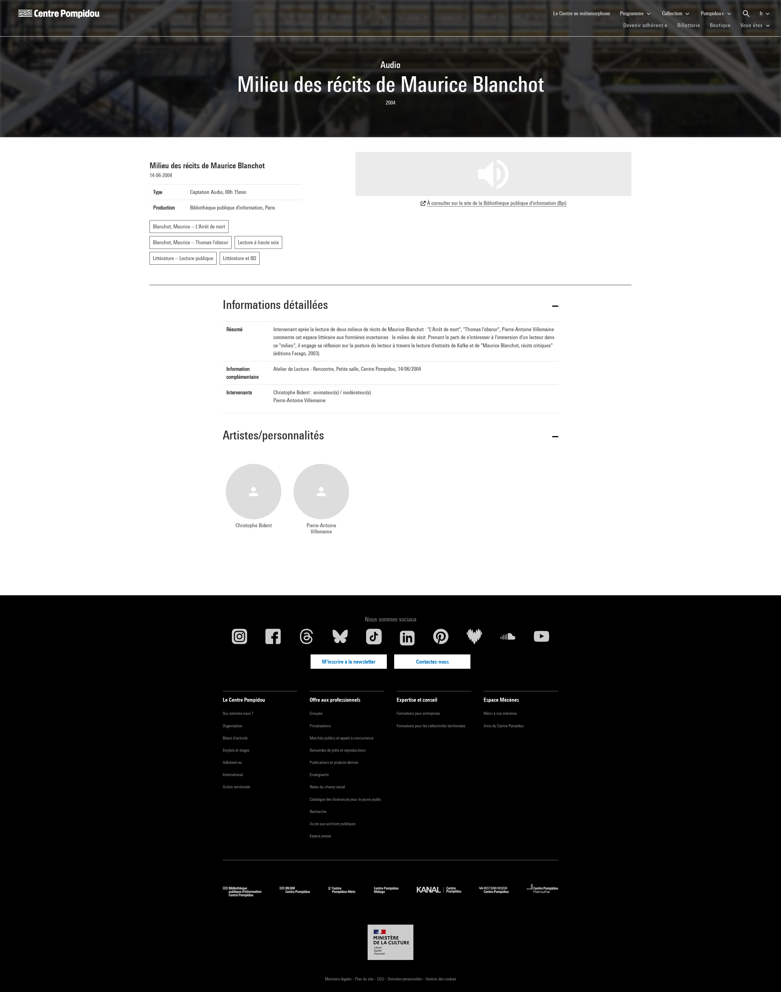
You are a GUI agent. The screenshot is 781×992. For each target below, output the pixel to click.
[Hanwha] (542, 895)
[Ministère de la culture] (390, 942)
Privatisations (320, 725)
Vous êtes (752, 25)
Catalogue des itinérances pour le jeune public (345, 799)
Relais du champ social (327, 786)
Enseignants (319, 774)
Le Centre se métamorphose (584, 13)
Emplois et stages (236, 750)
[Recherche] (746, 14)
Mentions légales (338, 978)
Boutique (723, 25)
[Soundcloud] (508, 638)
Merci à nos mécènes (500, 713)
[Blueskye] (340, 638)
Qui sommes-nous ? (238, 713)
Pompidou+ (713, 13)
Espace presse (320, 835)
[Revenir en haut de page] (766, 977)
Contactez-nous (432, 661)
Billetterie (688, 25)
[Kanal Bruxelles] (443, 895)
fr (762, 13)
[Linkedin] (407, 638)
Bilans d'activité (235, 738)
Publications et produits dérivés (334, 762)
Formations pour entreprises (418, 713)
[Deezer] (474, 638)
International (233, 774)
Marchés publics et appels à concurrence (341, 738)
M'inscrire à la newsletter (349, 661)
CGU (381, 978)
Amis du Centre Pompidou (504, 725)
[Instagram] (239, 638)
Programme (632, 13)
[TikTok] (373, 638)
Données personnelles (405, 978)
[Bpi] (246, 895)
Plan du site (364, 978)
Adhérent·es (232, 762)
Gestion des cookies (441, 978)
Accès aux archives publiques (332, 823)
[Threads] (306, 638)
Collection (673, 13)
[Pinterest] (441, 638)
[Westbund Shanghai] (498, 895)
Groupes (316, 713)
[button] (390, 305)
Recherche (318, 811)
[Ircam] (299, 895)
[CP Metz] (346, 895)
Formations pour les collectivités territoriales (431, 725)
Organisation (233, 725)
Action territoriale (236, 786)
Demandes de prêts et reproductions (337, 750)
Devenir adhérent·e (647, 25)
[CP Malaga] (391, 895)
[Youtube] (541, 638)
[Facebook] (273, 638)
